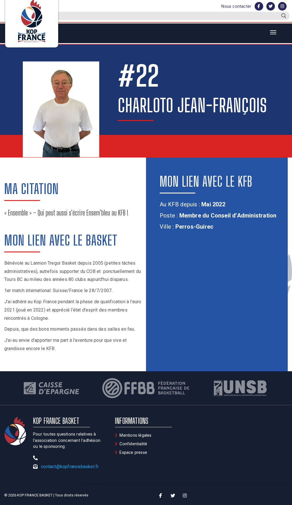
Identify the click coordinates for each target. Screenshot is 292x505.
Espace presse (133, 452)
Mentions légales (135, 435)
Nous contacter (236, 6)
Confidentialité (133, 444)
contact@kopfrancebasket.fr (70, 466)
